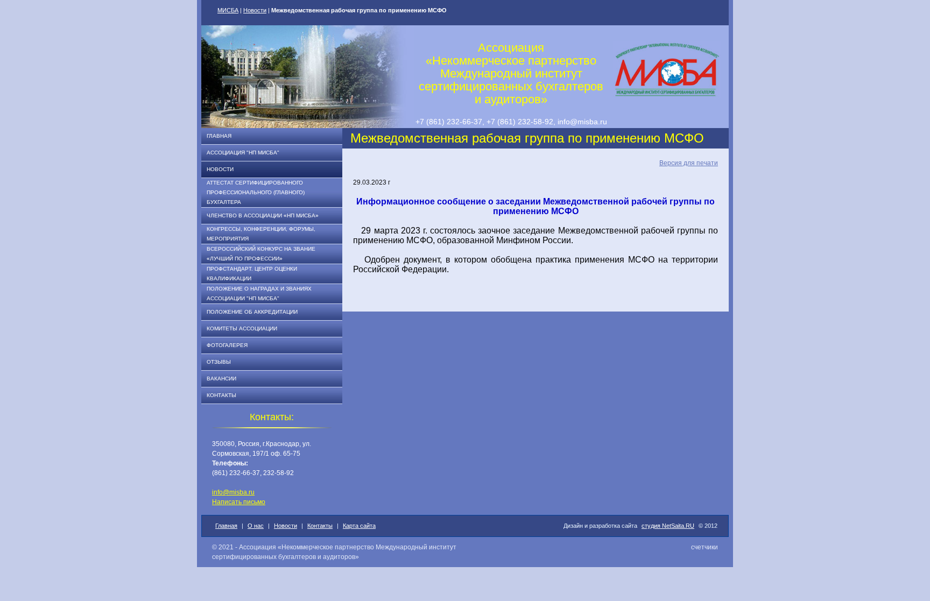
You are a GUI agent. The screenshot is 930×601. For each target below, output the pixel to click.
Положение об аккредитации (252, 312)
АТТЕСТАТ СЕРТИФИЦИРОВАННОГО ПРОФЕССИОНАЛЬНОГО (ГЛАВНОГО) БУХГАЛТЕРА (256, 192)
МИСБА (227, 10)
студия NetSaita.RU (668, 525)
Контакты (221, 395)
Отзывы (219, 362)
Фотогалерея (227, 345)
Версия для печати (688, 163)
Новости (254, 10)
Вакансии (221, 378)
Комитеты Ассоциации (242, 328)
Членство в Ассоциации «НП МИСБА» (263, 215)
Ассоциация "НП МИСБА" (243, 152)
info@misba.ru (233, 492)
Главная (219, 136)
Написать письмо (238, 502)
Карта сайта (359, 525)
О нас (256, 525)
